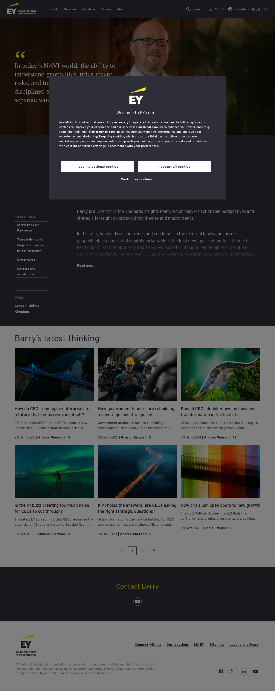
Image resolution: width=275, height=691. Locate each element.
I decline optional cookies (97, 166)
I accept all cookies (174, 166)
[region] (137, 137)
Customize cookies (136, 179)
